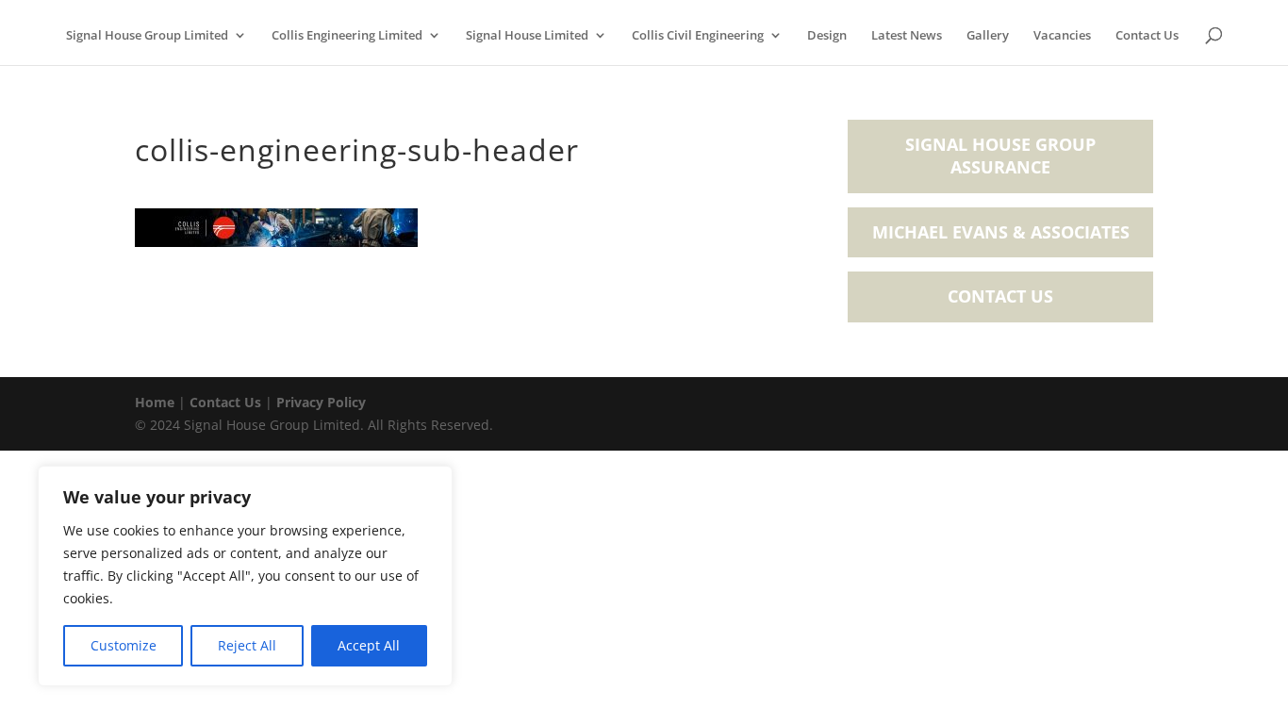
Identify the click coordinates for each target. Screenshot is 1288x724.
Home (154, 402)
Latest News (906, 35)
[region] (245, 576)
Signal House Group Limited (147, 35)
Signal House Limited (527, 35)
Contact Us (1147, 35)
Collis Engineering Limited (347, 35)
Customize (124, 645)
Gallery (987, 35)
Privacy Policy (321, 402)
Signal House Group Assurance (1000, 155)
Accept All (369, 645)
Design (827, 35)
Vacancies (1062, 35)
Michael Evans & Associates (1001, 232)
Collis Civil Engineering (698, 35)
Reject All (247, 645)
